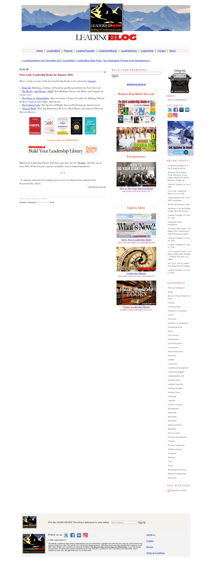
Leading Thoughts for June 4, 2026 (179, 271)
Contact (162, 51)
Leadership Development (178, 368)
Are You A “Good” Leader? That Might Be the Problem (179, 264)
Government (173, 347)
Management (173, 409)
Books (52, 202)
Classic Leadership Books (136, 307)
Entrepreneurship (175, 327)
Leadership (172, 364)
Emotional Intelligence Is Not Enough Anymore (178, 167)
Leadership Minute (136, 273)
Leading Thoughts (175, 388)
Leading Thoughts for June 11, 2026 (179, 246)
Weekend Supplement (177, 474)
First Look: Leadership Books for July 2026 (177, 192)
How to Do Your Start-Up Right (136, 188)
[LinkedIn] (187, 111)
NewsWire (172, 429)
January (92, 81)
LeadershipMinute (107, 51)
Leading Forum (174, 380)
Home (39, 51)
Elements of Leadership (178, 323)
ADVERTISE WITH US (136, 85)
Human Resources (175, 351)
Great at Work (29, 108)
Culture (171, 315)
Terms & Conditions (155, 552)
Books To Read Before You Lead (179, 297)
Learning (171, 400)
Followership (173, 339)
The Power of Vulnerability (35, 98)
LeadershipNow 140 (176, 376)
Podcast (68, 51)
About (172, 51)
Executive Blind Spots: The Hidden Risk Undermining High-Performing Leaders (179, 231)
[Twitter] (169, 111)
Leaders (171, 360)
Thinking (171, 457)
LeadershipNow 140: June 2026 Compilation (178, 199)
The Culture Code (31, 105)
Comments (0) (31, 202)
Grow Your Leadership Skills (136, 239)
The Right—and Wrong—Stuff (37, 91)
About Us (150, 534)
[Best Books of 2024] (136, 123)
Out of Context (174, 433)
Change (171, 303)
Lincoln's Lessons (175, 404)
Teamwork (172, 453)
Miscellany (172, 417)
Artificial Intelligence (176, 288)
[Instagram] (175, 117)
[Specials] (63, 153)
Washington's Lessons (177, 470)
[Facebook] (175, 111)
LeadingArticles (129, 51)
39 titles (81, 162)
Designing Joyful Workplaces (175, 223)
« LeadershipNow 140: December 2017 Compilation (48, 60)
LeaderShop (147, 51)
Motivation (172, 421)
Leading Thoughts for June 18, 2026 (179, 239)
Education (172, 319)
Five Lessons (173, 335)
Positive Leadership (176, 445)
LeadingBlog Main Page (89, 60)
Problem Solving (175, 449)
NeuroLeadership (175, 425)
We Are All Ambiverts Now (179, 204)
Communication (174, 307)
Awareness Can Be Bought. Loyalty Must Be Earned (179, 209)
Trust (170, 461)
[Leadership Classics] (136, 304)
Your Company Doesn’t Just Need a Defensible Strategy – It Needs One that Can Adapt (179, 255)
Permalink (22, 202)
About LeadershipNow (177, 100)
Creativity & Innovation (177, 311)
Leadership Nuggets (176, 372)
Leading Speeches (175, 384)
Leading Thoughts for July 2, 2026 (180, 185)
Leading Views (174, 392)
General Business (175, 343)
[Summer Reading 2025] (136, 150)
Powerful (26, 87)
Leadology (172, 396)
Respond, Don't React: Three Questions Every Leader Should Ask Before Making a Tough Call (178, 176)
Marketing (172, 413)
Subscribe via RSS (179, 490)
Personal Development (177, 437)
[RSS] (169, 117)
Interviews (172, 356)
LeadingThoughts (85, 51)
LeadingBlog (53, 51)
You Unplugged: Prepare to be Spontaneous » (126, 60)
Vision (170, 466)
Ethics (170, 331)
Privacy (149, 546)
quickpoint (172, 478)
